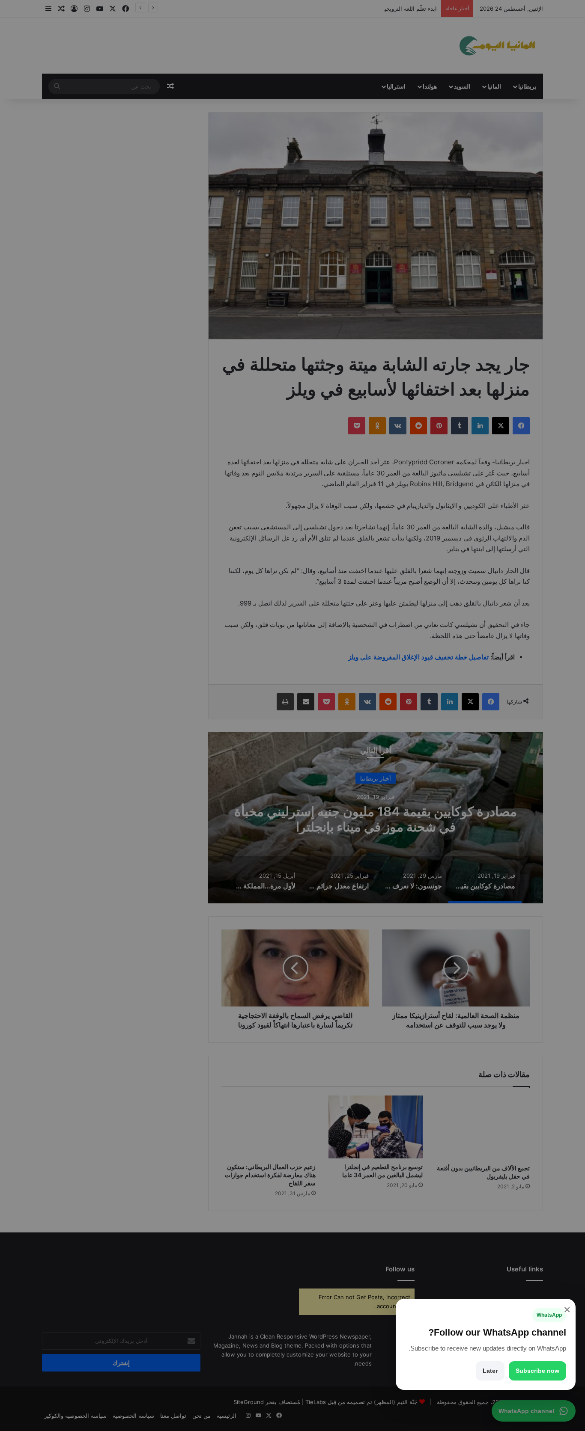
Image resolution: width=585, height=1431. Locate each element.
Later (490, 1370)
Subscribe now (537, 1370)
